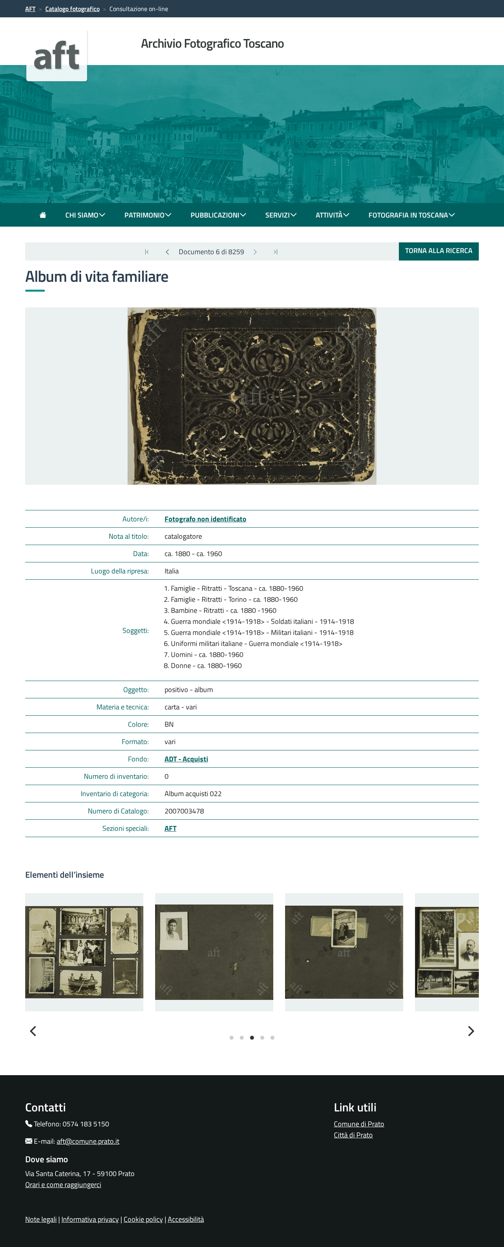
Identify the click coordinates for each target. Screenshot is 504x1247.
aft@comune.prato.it (88, 1141)
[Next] (255, 251)
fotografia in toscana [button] (408, 215)
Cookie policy (143, 1219)
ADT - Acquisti (186, 759)
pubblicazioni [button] (215, 215)
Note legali (41, 1219)
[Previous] (167, 251)
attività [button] (329, 215)
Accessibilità (186, 1219)
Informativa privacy (90, 1219)
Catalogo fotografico (72, 8)
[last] (146, 251)
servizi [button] (277, 215)
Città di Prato (353, 1135)
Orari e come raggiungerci (63, 1184)
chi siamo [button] (81, 215)
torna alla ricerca (438, 250)
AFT (30, 8)
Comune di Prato (359, 1124)
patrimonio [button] (144, 215)
